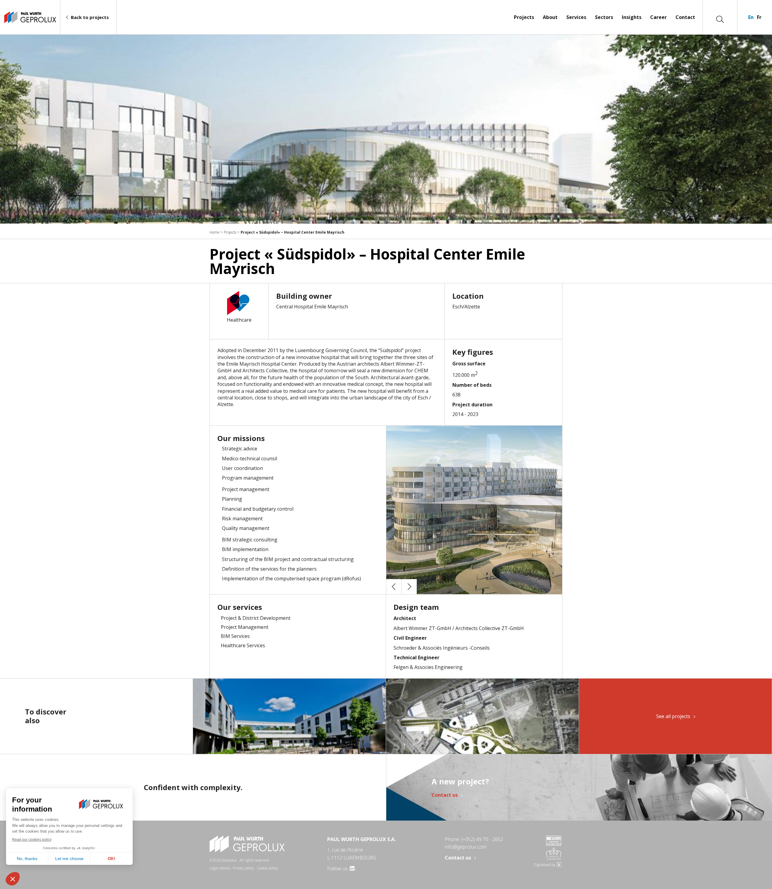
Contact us (445, 795)
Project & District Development (255, 618)
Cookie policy (267, 868)
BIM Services (235, 636)
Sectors (604, 17)
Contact (685, 17)
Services (576, 17)
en (751, 17)
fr (759, 17)
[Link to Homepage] (30, 17)
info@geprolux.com (465, 846)
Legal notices (220, 868)
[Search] (720, 18)
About (550, 17)
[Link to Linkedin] (352, 868)
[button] (393, 586)
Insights (631, 17)
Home (215, 232)
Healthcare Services (243, 645)
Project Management (244, 627)
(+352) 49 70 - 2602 (482, 839)
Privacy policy (243, 868)
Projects (524, 17)
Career (658, 17)
